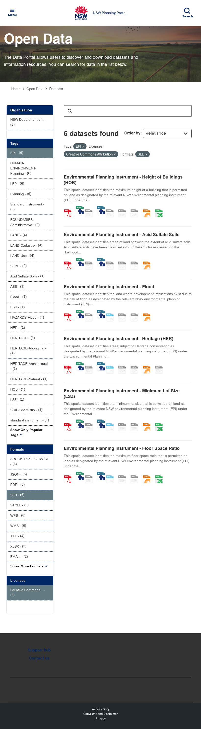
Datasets (56, 88)
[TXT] (111, 312)
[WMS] (80, 208)
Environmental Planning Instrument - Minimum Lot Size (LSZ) (122, 393)
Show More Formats (27, 566)
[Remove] (83, 146)
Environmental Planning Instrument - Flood (109, 286)
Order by (132, 133)
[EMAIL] (136, 208)
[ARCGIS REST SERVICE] (90, 208)
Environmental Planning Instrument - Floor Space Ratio (122, 448)
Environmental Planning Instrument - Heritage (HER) (118, 338)
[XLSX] (160, 208)
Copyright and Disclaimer (100, 714)
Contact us (39, 658)
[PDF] (69, 208)
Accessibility (100, 709)
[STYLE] (111, 208)
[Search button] (69, 111)
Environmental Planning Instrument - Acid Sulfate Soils (121, 234)
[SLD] (123, 208)
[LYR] (160, 364)
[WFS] (101, 208)
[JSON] (148, 208)
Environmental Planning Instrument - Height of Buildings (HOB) (123, 180)
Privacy (101, 718)
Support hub (39, 650)
